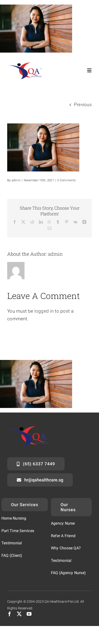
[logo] (27, 62)
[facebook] (9, 614)
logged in (44, 311)
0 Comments (66, 180)
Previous (83, 104)
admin (16, 180)
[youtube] (29, 614)
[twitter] (19, 614)
